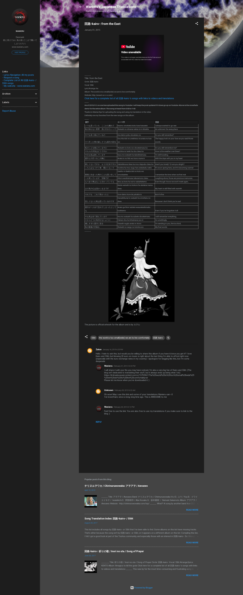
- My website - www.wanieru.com (18, 86)
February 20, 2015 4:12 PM (124, 407)
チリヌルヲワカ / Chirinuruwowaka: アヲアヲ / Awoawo (116, 485)
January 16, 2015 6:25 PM (113, 349)
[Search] (202, 7)
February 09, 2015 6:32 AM (124, 390)
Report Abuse (9, 111)
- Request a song (10, 77)
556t (93, 338)
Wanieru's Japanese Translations (111, 7)
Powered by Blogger (143, 587)
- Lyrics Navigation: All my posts (18, 75)
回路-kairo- (158, 338)
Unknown (108, 390)
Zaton (99, 349)
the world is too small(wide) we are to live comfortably (124, 338)
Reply (99, 422)
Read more (192, 510)
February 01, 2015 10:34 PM (124, 366)
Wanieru (108, 366)
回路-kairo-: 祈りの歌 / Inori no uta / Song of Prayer (114, 551)
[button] (196, 24)
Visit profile (20, 53)
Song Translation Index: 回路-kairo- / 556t (109, 518)
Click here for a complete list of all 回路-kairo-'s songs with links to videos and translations (129, 98)
